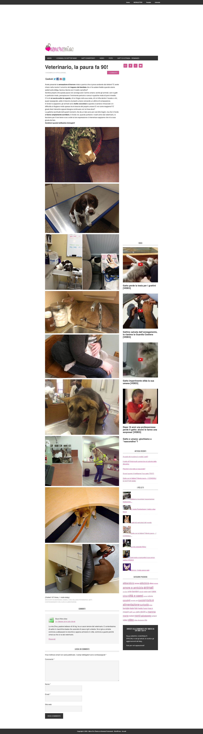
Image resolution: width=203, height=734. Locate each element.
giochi (142, 611)
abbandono (128, 582)
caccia (141, 591)
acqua (137, 583)
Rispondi (52, 639)
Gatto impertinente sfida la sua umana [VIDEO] (138, 382)
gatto (138, 611)
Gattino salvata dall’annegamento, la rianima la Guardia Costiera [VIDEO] (140, 334)
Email (47, 694)
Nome (48, 684)
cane (145, 591)
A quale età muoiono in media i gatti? (135, 456)
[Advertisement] (101, 27)
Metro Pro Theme (93, 731)
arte (130, 591)
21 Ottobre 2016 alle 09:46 (65, 621)
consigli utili (134, 600)
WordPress (117, 731)
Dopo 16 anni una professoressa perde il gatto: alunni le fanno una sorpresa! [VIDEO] (140, 429)
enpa (150, 605)
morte (125, 615)
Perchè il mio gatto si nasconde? (134, 469)
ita (146, 612)
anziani (125, 591)
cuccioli (142, 600)
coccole (145, 596)
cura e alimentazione (68, 602)
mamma (152, 611)
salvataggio (146, 615)
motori (131, 615)
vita (145, 620)
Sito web (48, 704)
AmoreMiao (59, 48)
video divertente (139, 620)
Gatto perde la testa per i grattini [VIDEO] (139, 287)
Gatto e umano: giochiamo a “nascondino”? (137, 440)
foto (136, 608)
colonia (150, 596)
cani (70, 600)
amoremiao (58, 600)
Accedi (124, 731)
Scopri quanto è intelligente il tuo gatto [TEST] (138, 473)
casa (154, 591)
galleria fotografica (80, 600)
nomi (137, 615)
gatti (90, 600)
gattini (134, 612)
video (125, 619)
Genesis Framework (107, 731)
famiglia (126, 608)
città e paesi (135, 595)
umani (154, 615)
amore (156, 583)
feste (132, 608)
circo (125, 595)
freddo (140, 608)
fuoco (145, 608)
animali (65, 600)
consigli (126, 600)
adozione (144, 582)
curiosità (144, 604)
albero (152, 583)
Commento (49, 659)
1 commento (113, 72)
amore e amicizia (133, 587)
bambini (135, 591)
